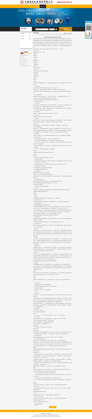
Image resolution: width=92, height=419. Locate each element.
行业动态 (22, 36)
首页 (68, 33)
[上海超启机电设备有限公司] (37, 2)
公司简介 (30, 6)
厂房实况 (55, 6)
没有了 (37, 405)
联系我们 (68, 6)
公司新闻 (22, 33)
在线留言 (62, 6)
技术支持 (22, 38)
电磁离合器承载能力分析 (39, 403)
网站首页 (23, 6)
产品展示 (36, 6)
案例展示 (49, 6)
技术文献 (43, 6)
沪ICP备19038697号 (58, 416)
